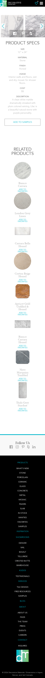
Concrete (22, 490)
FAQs (22, 617)
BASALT (22, 552)
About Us (22, 612)
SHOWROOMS (22, 537)
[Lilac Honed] (12, 26)
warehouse (22, 565)
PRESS (22, 626)
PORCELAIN (22, 477)
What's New (22, 468)
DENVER (22, 543)
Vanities (22, 517)
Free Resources (22, 591)
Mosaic (22, 499)
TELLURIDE (23, 556)
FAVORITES (23, 522)
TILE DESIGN (22, 587)
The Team (22, 621)
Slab (22, 508)
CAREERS (22, 635)
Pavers (22, 504)
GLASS (23, 486)
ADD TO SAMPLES (22, 122)
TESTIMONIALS (23, 576)
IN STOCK (22, 513)
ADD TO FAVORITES (22, 190)
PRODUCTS (22, 462)
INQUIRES (22, 645)
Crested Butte (22, 561)
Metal (22, 495)
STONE (22, 473)
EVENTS (22, 630)
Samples (22, 526)
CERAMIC (22, 481)
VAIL (22, 547)
